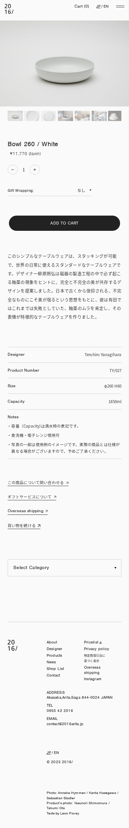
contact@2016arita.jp (65, 723)
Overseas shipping (25, 511)
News (51, 662)
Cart (81, 6)
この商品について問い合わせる (36, 482)
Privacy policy (96, 648)
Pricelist (91, 642)
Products (55, 655)
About (52, 642)
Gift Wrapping (20, 190)
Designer (55, 648)
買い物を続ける (22, 525)
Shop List (55, 668)
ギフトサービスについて (30, 496)
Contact (53, 675)
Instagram (92, 679)
